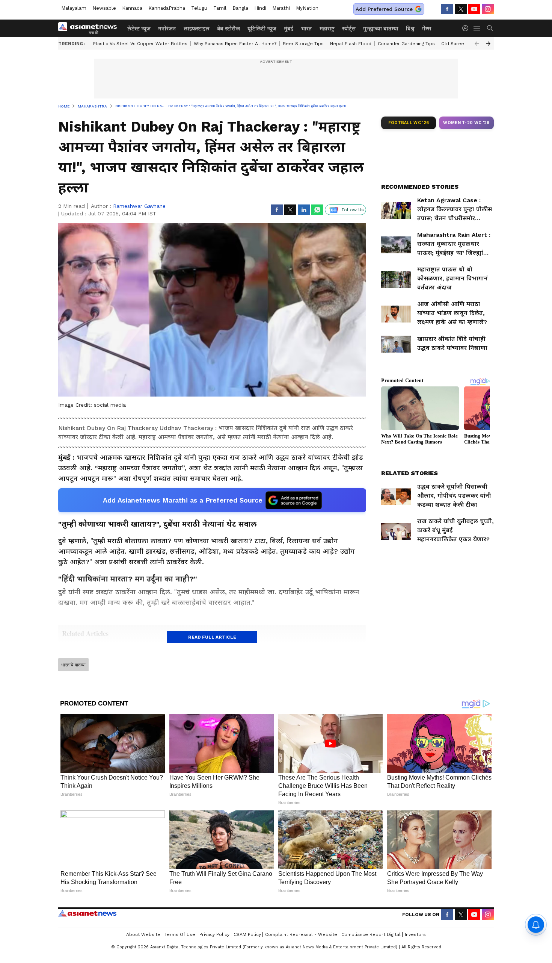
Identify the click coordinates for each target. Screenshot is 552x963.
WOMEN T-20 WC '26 (466, 122)
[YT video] (474, 9)
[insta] (488, 9)
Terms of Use (179, 934)
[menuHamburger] (477, 28)
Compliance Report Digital (371, 934)
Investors (415, 934)
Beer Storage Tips (303, 43)
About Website (143, 934)
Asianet (87, 913)
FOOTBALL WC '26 (408, 122)
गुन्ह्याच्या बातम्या (380, 29)
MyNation (307, 8)
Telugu (199, 8)
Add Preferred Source (384, 9)
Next (488, 43)
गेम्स (426, 29)
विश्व (410, 29)
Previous (477, 43)
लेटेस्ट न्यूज (139, 29)
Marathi (281, 8)
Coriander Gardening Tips (406, 43)
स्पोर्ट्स (349, 29)
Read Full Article (212, 637)
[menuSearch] (490, 28)
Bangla (240, 8)
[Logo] (90, 28)
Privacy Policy (214, 934)
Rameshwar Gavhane (139, 206)
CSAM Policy (247, 934)
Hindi (260, 8)
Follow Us (353, 209)
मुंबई (288, 29)
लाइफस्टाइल (197, 29)
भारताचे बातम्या (73, 665)
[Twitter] (461, 9)
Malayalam (73, 8)
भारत (306, 29)
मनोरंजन (167, 29)
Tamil (219, 8)
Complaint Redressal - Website (301, 934)
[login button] (467, 28)
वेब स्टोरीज (228, 29)
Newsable (104, 8)
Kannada (132, 8)
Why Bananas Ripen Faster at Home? (235, 43)
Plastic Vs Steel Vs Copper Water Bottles (140, 43)
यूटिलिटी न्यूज (261, 29)
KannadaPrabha (166, 8)
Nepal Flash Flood (350, 43)
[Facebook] (447, 9)
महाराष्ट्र (327, 29)
